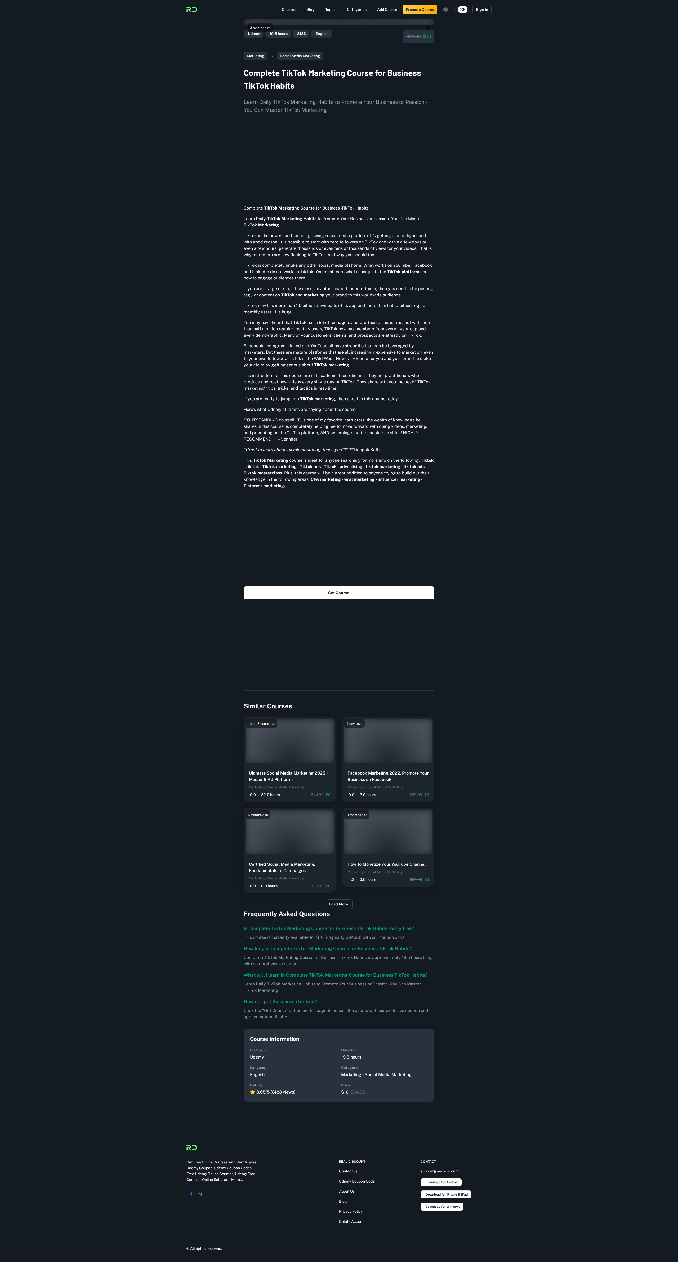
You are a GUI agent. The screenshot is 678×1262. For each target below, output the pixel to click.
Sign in (482, 9)
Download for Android (441, 1182)
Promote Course (420, 9)
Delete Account (352, 1221)
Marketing (255, 56)
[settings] (445, 9)
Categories (357, 9)
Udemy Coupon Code (357, 1181)
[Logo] (191, 9)
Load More (338, 904)
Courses (289, 9)
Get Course (338, 592)
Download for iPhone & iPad (447, 1194)
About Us (347, 1191)
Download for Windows (442, 1206)
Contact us (348, 1171)
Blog (311, 9)
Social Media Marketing (300, 56)
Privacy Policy (351, 1211)
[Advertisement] (339, 157)
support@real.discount (440, 1171)
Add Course (387, 9)
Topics (330, 9)
